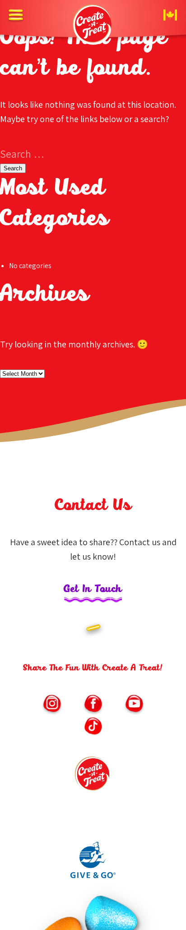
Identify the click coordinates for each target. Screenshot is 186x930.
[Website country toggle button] (170, 16)
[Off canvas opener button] (16, 16)
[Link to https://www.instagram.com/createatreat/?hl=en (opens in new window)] (52, 704)
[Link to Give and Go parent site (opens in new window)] (93, 876)
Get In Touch (93, 589)
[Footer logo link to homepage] (93, 777)
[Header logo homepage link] (93, 25)
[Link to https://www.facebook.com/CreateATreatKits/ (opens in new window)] (93, 704)
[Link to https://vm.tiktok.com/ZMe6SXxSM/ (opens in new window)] (93, 727)
